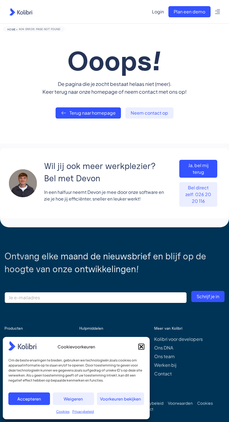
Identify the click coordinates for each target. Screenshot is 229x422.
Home (11, 29)
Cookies (63, 411)
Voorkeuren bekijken (120, 398)
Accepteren (29, 398)
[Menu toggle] (217, 12)
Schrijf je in (208, 296)
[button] (141, 346)
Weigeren (73, 398)
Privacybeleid (83, 411)
